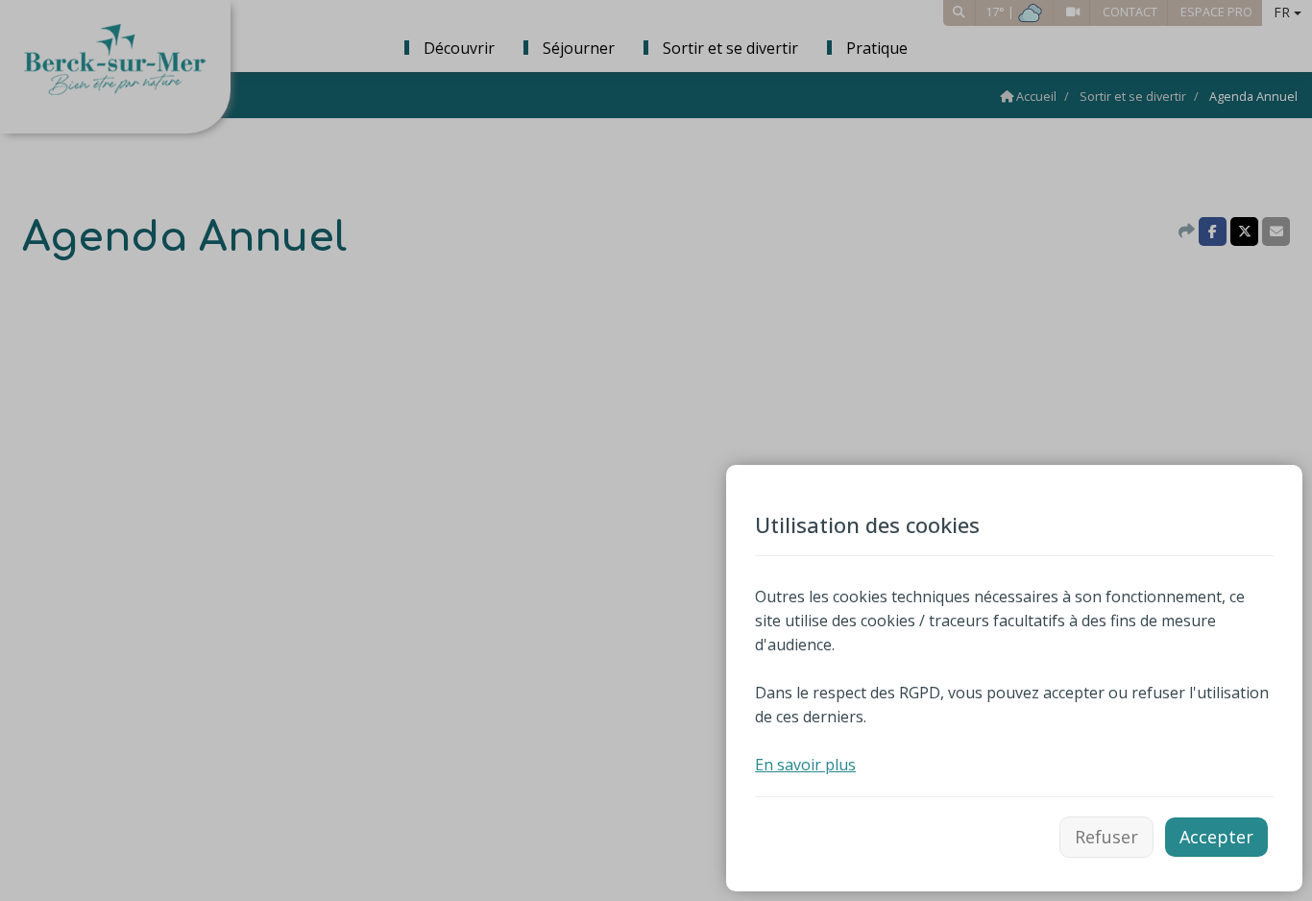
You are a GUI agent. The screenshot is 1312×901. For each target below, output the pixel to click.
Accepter (1216, 836)
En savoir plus (805, 764)
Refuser (1106, 836)
